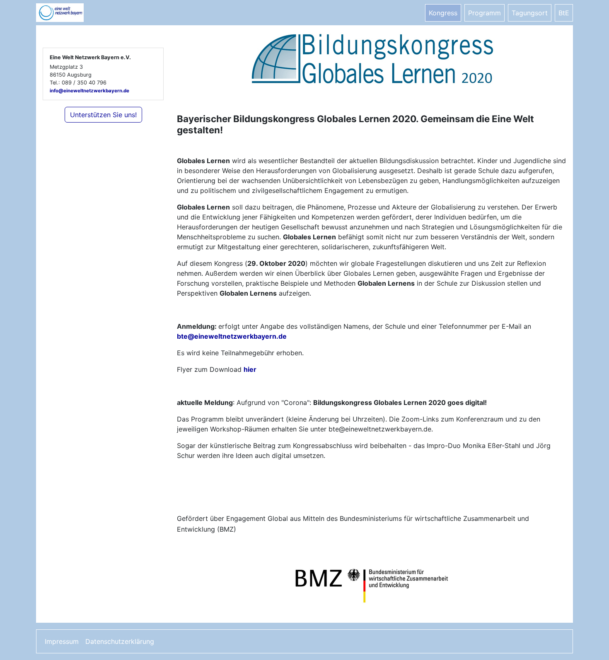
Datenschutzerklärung (119, 641)
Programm (484, 13)
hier (250, 369)
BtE (563, 13)
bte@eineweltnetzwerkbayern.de (232, 336)
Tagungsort (530, 13)
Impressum (62, 641)
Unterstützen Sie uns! (103, 115)
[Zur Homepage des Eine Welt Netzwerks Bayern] (69, 12)
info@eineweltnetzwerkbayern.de (89, 91)
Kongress (443, 13)
